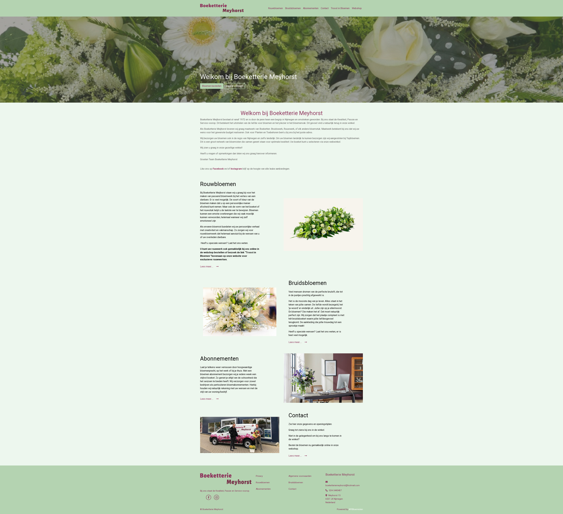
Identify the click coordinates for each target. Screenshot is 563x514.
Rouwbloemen (275, 8)
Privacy (259, 476)
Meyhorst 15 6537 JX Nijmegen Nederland (334, 499)
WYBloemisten (356, 509)
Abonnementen (310, 8)
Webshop (357, 8)
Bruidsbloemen (293, 8)
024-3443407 (335, 490)
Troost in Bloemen (340, 8)
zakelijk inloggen (234, 86)
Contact (325, 8)
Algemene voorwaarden (300, 476)
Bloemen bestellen (211, 86)
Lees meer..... (207, 266)
